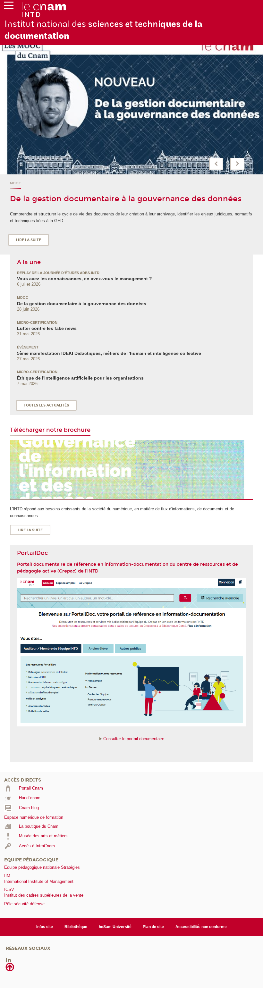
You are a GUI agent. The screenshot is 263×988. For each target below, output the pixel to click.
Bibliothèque (75, 927)
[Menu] (8, 7)
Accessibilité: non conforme (201, 927)
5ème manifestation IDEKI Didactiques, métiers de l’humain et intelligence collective (109, 353)
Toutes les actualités (46, 405)
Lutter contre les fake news (47, 328)
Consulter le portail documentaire (133, 738)
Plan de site (153, 927)
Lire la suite (28, 240)
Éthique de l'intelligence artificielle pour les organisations (80, 378)
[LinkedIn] (8, 960)
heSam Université (115, 927)
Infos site (44, 927)
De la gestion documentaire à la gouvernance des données (126, 198)
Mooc (15, 183)
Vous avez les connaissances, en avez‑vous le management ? (84, 278)
